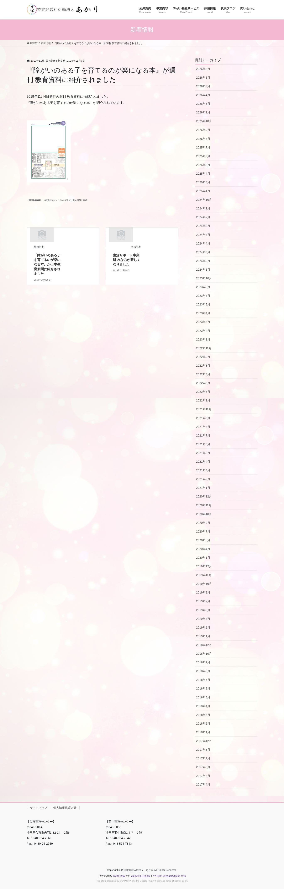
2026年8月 (203, 69)
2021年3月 (203, 470)
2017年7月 (203, 758)
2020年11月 (203, 505)
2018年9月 (203, 662)
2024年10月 (204, 199)
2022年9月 (203, 357)
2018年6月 (203, 688)
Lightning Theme (140, 875)
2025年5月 (203, 165)
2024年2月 (203, 261)
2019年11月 (203, 575)
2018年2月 (203, 723)
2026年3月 (203, 103)
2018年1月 (203, 732)
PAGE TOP (273, 858)
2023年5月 (203, 304)
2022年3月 (203, 391)
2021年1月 (203, 487)
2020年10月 (204, 514)
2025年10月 (204, 121)
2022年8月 (203, 365)
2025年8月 (203, 138)
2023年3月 (203, 321)
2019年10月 (204, 583)
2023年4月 (203, 313)
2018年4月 (203, 706)
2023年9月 (203, 287)
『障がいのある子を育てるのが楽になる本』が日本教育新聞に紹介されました (47, 264)
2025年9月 (203, 129)
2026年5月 (203, 86)
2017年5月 (203, 775)
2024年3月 (203, 252)
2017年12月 (204, 741)
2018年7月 (203, 679)
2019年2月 (203, 627)
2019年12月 (204, 566)
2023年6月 (203, 295)
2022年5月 (203, 383)
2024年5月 (203, 234)
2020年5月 (203, 540)
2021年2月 (203, 479)
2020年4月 (203, 549)
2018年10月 (204, 653)
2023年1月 (203, 339)
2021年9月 (203, 418)
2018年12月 (204, 645)
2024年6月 (203, 225)
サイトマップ (38, 807)
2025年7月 (203, 147)
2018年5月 (203, 697)
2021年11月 (203, 409)
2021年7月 (203, 435)
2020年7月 (203, 531)
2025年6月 (203, 156)
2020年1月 (203, 557)
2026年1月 (203, 112)
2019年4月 (203, 618)
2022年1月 (203, 400)
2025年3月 (203, 182)
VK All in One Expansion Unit (169, 875)
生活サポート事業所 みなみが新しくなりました (126, 259)
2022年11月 (203, 348)
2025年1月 (203, 191)
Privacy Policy (154, 881)
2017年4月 (203, 784)
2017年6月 (203, 767)
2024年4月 (203, 243)
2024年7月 (203, 217)
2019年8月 (203, 592)
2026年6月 (203, 77)
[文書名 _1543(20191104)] (49, 151)
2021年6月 (203, 444)
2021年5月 (203, 453)
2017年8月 (203, 749)
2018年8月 (203, 671)
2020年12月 (204, 496)
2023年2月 (203, 330)
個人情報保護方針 (65, 807)
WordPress (119, 875)
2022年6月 (203, 374)
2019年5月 (203, 610)
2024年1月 (203, 269)
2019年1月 (203, 636)
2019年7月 (203, 601)
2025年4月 (203, 173)
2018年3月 (203, 714)
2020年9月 (203, 522)
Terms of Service (174, 881)
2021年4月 (203, 461)
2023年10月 (204, 278)
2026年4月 (203, 95)
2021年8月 (203, 426)
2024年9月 (203, 208)
